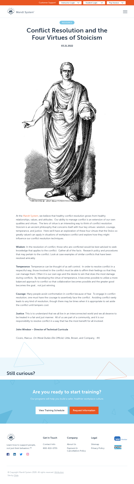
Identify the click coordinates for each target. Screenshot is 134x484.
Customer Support (47, 2)
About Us (71, 444)
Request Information (84, 410)
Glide (16, 475)
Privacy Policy (97, 448)
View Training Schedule (51, 410)
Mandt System (30, 215)
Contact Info (49, 444)
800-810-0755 (50, 448)
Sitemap (95, 444)
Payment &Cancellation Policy (76, 449)
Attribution (59, 472)
